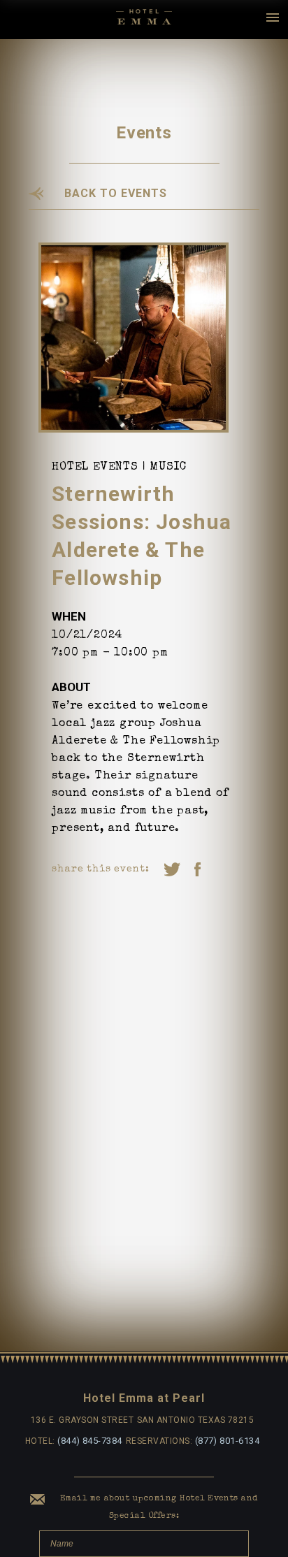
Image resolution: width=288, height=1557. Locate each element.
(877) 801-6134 (227, 1440)
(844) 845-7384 (89, 1440)
